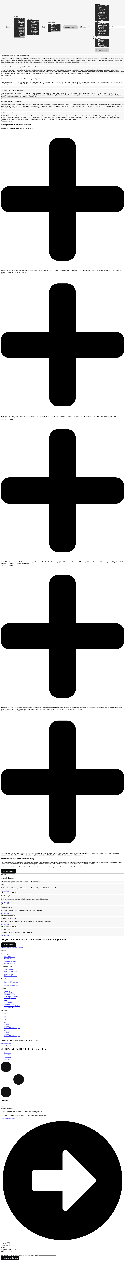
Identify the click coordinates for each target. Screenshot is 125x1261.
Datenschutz (8, 1054)
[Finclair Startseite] (12, 947)
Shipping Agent (21, 32)
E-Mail (3, 1247)
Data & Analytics (34, 23)
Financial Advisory (34, 26)
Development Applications (35, 30)
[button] (62, 891)
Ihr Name (4, 1243)
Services (29, 19)
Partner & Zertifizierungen (55, 30)
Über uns (54, 24)
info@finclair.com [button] (6, 1043)
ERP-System (35, 21)
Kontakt (53, 27)
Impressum (7, 1053)
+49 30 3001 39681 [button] (6, 1045)
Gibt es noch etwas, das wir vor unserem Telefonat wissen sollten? (20, 1255)
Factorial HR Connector (11, 982)
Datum (3, 1249)
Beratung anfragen (70, 27)
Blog (43, 27)
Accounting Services (34, 33)
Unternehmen (51, 22)
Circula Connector (21, 26)
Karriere (53, 26)
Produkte (16, 17)
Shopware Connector (21, 35)
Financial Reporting (21, 22)
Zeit (2, 1251)
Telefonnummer (5, 1245)
